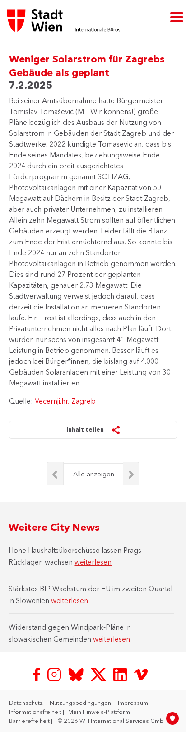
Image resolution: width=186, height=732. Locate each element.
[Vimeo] (141, 673)
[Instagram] (55, 673)
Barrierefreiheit (30, 720)
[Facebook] (37, 673)
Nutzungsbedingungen (81, 702)
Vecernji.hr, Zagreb (65, 400)
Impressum (133, 702)
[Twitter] (99, 673)
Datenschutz (26, 702)
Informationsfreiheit (36, 711)
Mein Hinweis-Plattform (99, 711)
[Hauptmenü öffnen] (176, 16)
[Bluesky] (76, 673)
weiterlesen (93, 561)
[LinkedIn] (121, 673)
